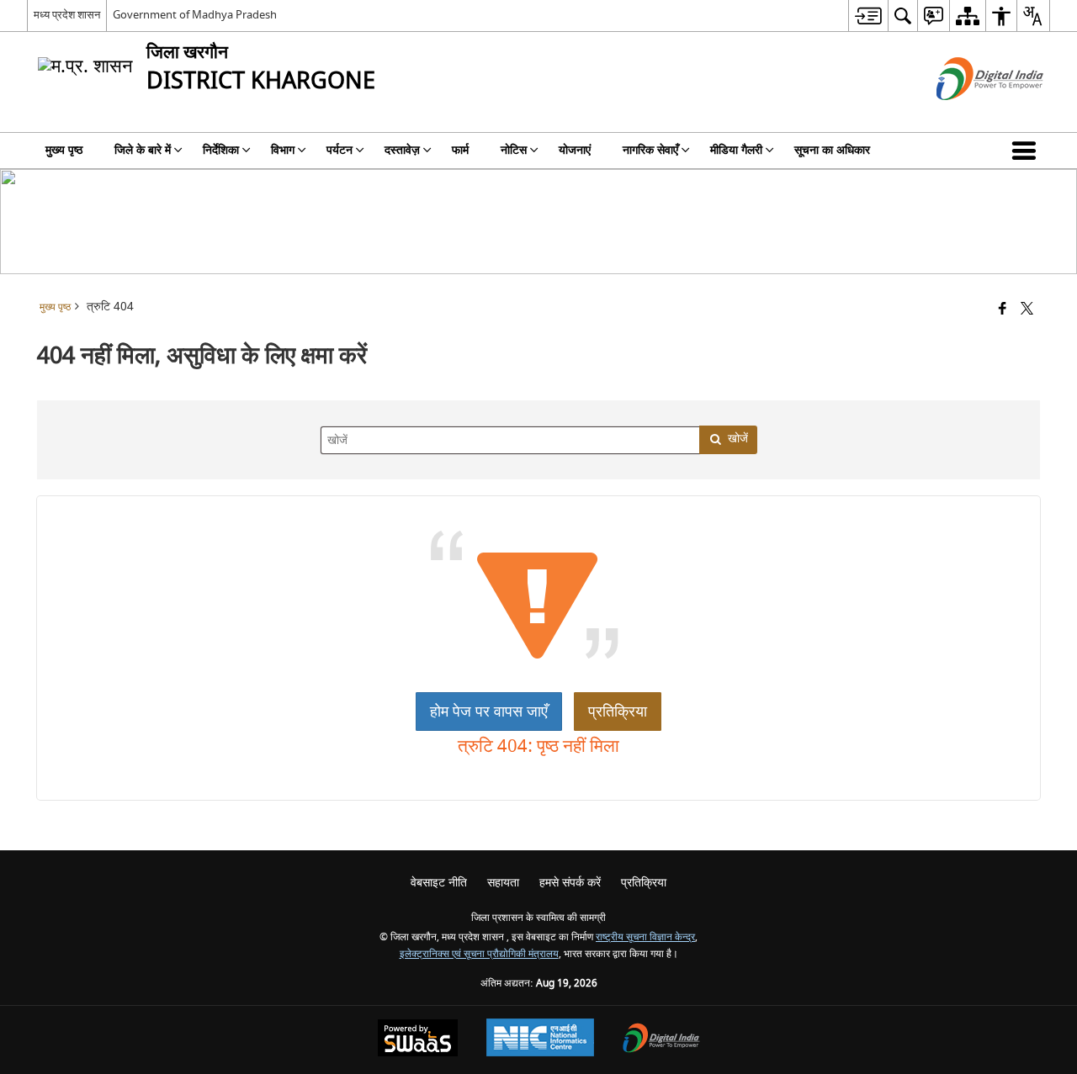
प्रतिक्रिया (617, 711)
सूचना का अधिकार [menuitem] (832, 150)
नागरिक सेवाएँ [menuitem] (650, 150)
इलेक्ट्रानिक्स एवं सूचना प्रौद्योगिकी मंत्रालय (479, 954)
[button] (1027, 150)
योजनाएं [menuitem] (575, 150)
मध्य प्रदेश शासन (67, 15)
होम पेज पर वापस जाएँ (489, 711)
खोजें (738, 438)
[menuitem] (868, 15)
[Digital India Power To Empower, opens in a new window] (661, 1040)
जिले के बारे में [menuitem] (142, 150)
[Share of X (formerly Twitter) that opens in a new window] (1026, 310)
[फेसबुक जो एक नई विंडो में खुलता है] (1002, 310)
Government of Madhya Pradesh (195, 15)
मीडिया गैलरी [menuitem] (736, 150)
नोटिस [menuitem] (514, 150)
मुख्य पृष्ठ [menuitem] (63, 150)
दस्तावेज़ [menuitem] (402, 150)
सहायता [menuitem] (503, 882)
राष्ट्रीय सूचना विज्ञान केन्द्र (645, 937)
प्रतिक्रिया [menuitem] (643, 882)
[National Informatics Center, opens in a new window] (540, 1039)
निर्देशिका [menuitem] (221, 150)
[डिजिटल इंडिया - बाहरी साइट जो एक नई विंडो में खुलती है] (969, 115)
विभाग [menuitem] (282, 150)
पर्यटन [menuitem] (339, 150)
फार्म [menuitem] (460, 150)
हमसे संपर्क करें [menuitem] (570, 882)
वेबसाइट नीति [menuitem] (439, 882)
